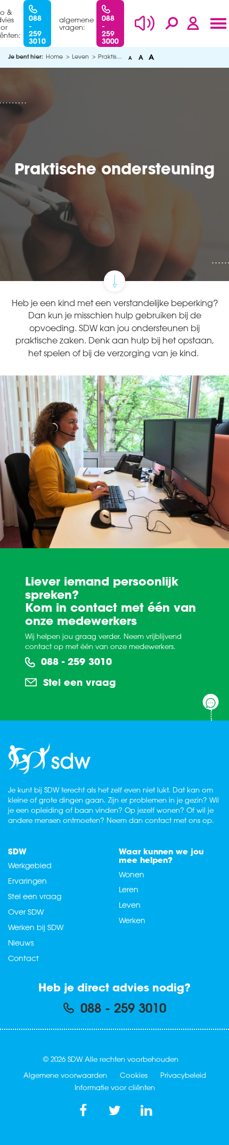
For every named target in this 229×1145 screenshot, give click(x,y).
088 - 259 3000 (110, 29)
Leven (130, 904)
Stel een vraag (78, 682)
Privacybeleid (183, 1074)
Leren (128, 889)
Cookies (134, 1074)
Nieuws (21, 942)
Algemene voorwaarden (65, 1074)
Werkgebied (30, 865)
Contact (23, 958)
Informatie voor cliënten (115, 1087)
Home (54, 56)
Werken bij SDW (35, 927)
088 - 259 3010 (37, 29)
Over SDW (26, 911)
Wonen (131, 874)
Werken (132, 920)
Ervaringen (27, 880)
